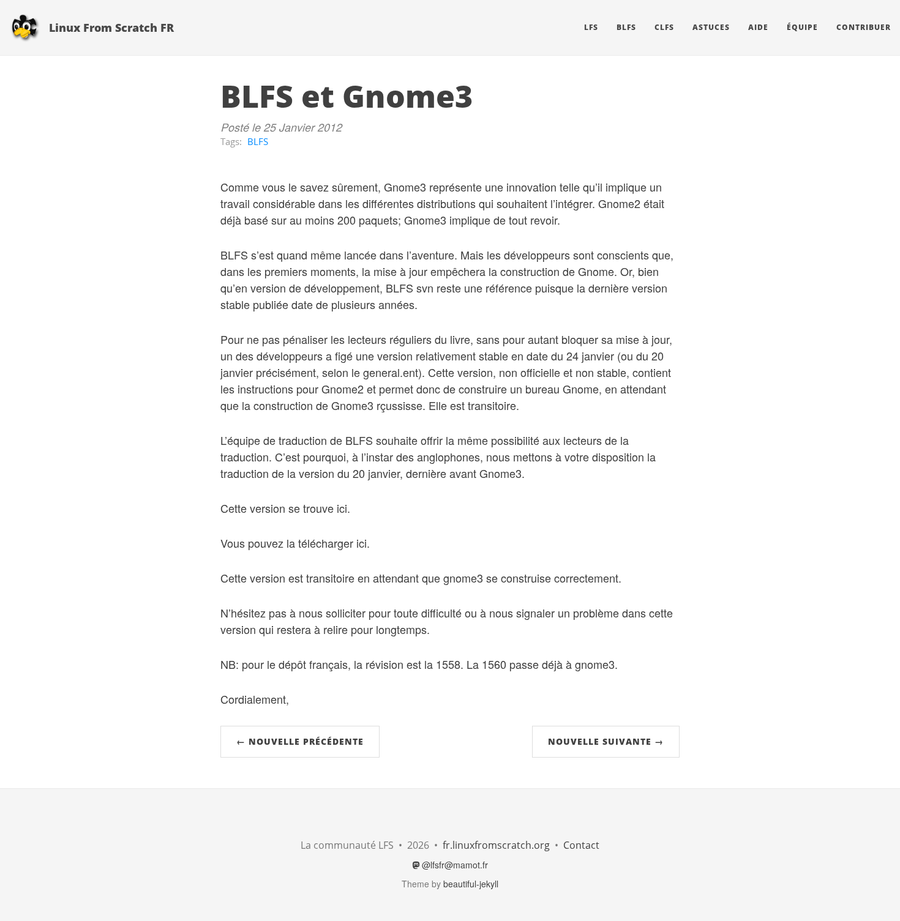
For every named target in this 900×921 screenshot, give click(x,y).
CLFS (664, 27)
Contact (581, 845)
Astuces (711, 27)
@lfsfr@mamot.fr (453, 865)
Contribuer (863, 27)
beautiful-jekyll (470, 884)
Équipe (802, 27)
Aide (758, 27)
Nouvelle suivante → (606, 741)
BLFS (626, 27)
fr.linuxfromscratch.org (496, 845)
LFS (591, 27)
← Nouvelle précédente (300, 741)
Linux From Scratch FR (111, 27)
